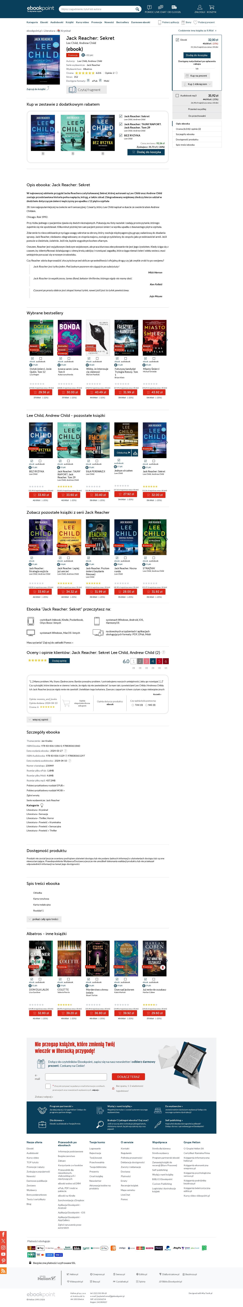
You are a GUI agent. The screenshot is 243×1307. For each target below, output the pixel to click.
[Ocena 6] (93, 73)
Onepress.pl (99, 1274)
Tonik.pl (208, 1293)
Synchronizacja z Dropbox (71, 1200)
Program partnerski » (61, 1106)
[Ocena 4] (86, 73)
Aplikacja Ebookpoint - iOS (71, 1212)
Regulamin (126, 1153)
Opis (183, 123)
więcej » (95, 1090)
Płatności (126, 1176)
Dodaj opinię (59, 660)
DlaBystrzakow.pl (170, 1274)
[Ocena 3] (83, 73)
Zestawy (31, 1185)
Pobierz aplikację (170, 22)
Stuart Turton (92, 995)
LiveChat (125, 1194)
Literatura (32, 809)
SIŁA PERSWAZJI (95, 471)
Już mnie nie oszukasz (154, 989)
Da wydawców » (174, 1106)
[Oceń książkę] (85, 72)
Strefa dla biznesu (161, 1148)
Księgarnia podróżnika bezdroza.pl (195, 1182)
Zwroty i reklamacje (131, 1167)
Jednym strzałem (123, 470)
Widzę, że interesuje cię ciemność (97, 370)
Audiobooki (56, 22)
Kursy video (82, 22)
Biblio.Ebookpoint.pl (172, 1281)
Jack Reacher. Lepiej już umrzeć (68, 570)
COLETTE (63, 989)
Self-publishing (160, 1169)
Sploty (142, 1281)
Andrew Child (95, 61)
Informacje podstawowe (70, 1151)
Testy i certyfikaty (36, 1199)
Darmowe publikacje (37, 1180)
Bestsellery (122, 22)
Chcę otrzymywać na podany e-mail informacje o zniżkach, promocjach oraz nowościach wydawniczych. (79, 1087)
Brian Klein (119, 377)
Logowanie (95, 1148)
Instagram (3, 1247)
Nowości (109, 22)
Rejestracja (95, 1153)
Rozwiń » (157, 694)
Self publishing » (174, 1120)
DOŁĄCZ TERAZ (128, 1077)
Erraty (124, 1180)
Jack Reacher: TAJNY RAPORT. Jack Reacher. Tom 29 (143, 125)
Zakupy (62, 1160)
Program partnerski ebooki (166, 1157)
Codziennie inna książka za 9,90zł (195, 30)
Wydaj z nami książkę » (119, 1106)
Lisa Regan (34, 374)
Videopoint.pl (76, 1281)
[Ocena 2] (80, 73)
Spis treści (185, 144)
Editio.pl (143, 1274)
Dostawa (125, 1171)
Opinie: (109, 72)
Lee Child (82, 61)
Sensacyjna (55, 826)
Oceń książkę (96, 1176)
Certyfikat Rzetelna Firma (197, 1153)
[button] (166, 340)
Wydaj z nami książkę (162, 1174)
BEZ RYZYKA (132, 135)
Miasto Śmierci (151, 368)
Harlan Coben (149, 992)
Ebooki (44, 22)
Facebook (3, 1234)
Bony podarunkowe (37, 1194)
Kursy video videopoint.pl (197, 1195)
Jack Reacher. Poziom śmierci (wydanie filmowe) (97, 571)
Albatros (87, 69)
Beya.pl (96, 1281)
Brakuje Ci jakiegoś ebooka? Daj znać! (128, 1120)
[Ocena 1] (76, 73)
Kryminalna (55, 822)
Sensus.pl (120, 1274)
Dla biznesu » (57, 1120)
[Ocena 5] (89, 73)
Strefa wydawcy (160, 1153)
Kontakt (125, 1148)
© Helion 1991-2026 (36, 1299)
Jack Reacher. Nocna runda (125, 570)
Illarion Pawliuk (93, 374)
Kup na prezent (198, 75)
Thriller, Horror (46, 818)
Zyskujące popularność (38, 1171)
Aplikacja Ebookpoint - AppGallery (69, 1218)
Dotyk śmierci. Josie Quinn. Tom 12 (41, 370)
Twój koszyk (95, 1157)
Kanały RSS (3, 1270)
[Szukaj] (137, 9)
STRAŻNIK (149, 568)
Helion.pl (74, 1274)
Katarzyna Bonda (65, 374)
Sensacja (43, 814)
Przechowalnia (96, 1162)
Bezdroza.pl (191, 1274)
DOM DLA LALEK (39, 989)
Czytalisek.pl (122, 1281)
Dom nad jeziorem (124, 989)
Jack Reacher (93, 65)
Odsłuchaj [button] (122, 452)
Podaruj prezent (206, 22)
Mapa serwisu (128, 1190)
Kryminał (43, 809)
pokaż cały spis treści (45, 919)
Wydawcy (32, 1190)
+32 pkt (89, 55)
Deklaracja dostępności (132, 1162)
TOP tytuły (33, 1162)
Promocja (73, 55)
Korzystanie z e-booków (70, 1165)
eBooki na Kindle (66, 1195)
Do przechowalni (197, 115)
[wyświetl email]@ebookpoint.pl (110, 1296)
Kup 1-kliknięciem (197, 84)
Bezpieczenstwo (66, 1156)
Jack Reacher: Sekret (154, 471)
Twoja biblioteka (97, 1167)
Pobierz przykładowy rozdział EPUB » (45, 785)
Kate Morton (120, 992)
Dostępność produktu (187, 139)
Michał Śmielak (150, 371)
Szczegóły (185, 134)
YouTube (3, 1254)
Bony (188, 22)
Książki (70, 22)
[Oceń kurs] (37, 660)
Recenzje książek (129, 1185)
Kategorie (32, 22)
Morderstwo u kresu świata (97, 991)
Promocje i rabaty (35, 1167)
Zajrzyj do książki (36, 89)
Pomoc (68, 642)
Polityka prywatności (131, 1157)
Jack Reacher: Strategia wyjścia (38, 570)
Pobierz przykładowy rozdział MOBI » (46, 790)
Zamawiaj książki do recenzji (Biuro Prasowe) (164, 1164)
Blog (29, 1203)
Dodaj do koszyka (196, 55)
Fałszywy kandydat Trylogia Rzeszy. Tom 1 (126, 371)
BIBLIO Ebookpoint (162, 1179)
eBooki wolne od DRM (69, 1183)
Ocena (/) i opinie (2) (188, 128)
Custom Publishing (162, 1183)
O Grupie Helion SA (194, 1148)
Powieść (43, 822)
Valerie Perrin (64, 992)
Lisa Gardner (34, 992)
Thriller (53, 830)
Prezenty (94, 1171)
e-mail (37, 1076)
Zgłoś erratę (33, 795)
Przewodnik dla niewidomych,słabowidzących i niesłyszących (66, 1174)
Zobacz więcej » (44, 1096)
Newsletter (95, 1180)
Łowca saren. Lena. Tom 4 (68, 370)
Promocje (96, 22)
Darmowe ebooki (140, 22)
